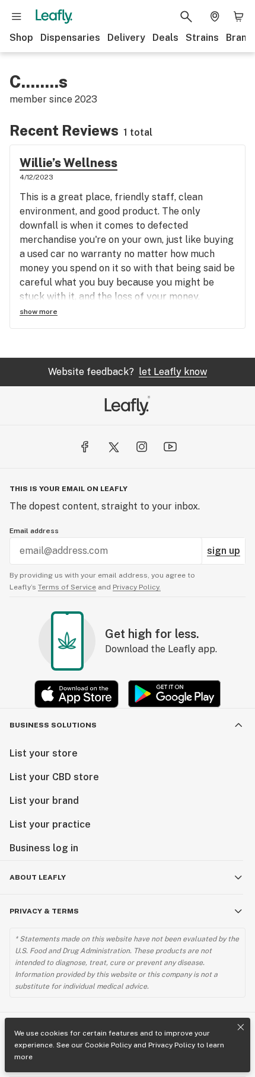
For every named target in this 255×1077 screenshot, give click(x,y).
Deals (165, 37)
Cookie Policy (108, 1045)
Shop (21, 37)
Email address (34, 531)
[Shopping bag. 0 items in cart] (238, 16)
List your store (43, 753)
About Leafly (37, 877)
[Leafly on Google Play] (174, 694)
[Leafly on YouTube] (170, 447)
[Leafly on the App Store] (76, 694)
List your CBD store (54, 777)
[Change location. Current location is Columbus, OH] (215, 16)
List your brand (44, 800)
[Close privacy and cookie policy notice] (241, 1027)
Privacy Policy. (137, 587)
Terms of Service (67, 587)
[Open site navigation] (16, 16)
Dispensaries (70, 37)
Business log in (43, 848)
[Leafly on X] (113, 447)
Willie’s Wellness (68, 163)
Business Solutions (53, 725)
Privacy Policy (171, 1045)
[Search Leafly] (186, 16)
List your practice (50, 824)
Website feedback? (127, 371)
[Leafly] (54, 16)
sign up (223, 550)
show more (39, 311)
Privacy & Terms (44, 911)
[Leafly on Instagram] (142, 447)
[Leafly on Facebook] (85, 447)
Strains (202, 37)
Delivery (126, 37)
